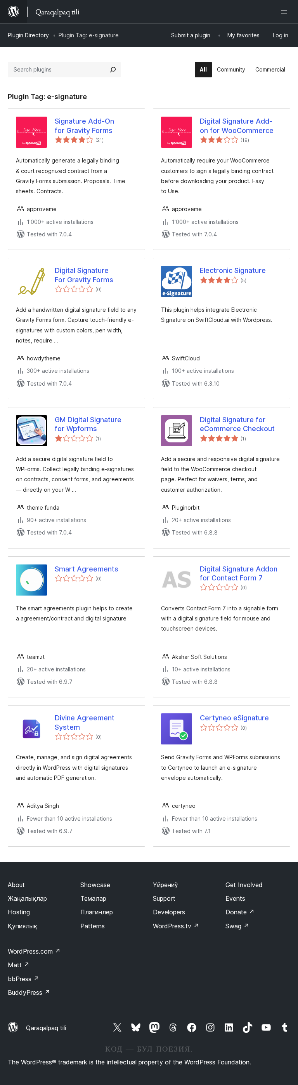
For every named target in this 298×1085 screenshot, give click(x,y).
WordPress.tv (176, 926)
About (16, 885)
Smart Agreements (86, 569)
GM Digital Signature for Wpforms (88, 424)
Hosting (19, 912)
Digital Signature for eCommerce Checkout (237, 424)
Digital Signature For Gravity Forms (84, 274)
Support (164, 898)
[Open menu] (285, 11)
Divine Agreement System (84, 722)
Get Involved (244, 885)
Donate (240, 912)
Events (235, 898)
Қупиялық (22, 926)
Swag (237, 926)
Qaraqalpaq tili (46, 1028)
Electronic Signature (233, 270)
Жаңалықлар (27, 898)
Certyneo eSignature (234, 718)
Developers (169, 912)
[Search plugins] (113, 69)
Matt (18, 965)
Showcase (95, 885)
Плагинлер (96, 912)
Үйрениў (165, 885)
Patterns (92, 926)
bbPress (23, 979)
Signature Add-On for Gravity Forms (84, 125)
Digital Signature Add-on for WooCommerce (237, 125)
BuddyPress (29, 992)
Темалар (93, 898)
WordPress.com (34, 951)
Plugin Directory (28, 35)
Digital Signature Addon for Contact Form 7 (238, 573)
